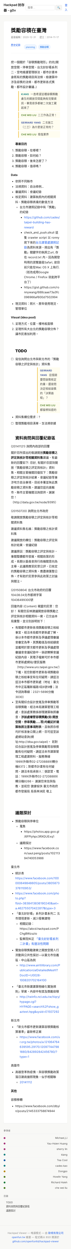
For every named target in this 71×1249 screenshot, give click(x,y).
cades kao (61, 1165)
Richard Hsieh (59, 1182)
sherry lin (62, 1149)
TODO (9, 1202)
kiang (64, 1154)
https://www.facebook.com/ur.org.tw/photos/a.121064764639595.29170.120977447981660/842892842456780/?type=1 (40, 1047)
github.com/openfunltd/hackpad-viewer (35, 1241)
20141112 (26, 1082)
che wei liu (61, 1187)
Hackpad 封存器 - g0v (14, 7)
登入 (66, 7)
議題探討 (10, 1210)
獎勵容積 (44, 47)
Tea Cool (62, 1160)
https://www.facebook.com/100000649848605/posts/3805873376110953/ (37, 883)
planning (30, 47)
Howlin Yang (60, 1176)
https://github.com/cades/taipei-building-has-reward (42, 222)
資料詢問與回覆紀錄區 (18, 1206)
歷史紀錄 (15, 45)
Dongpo (62, 1171)
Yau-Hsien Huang (57, 1143)
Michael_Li (61, 1137)
